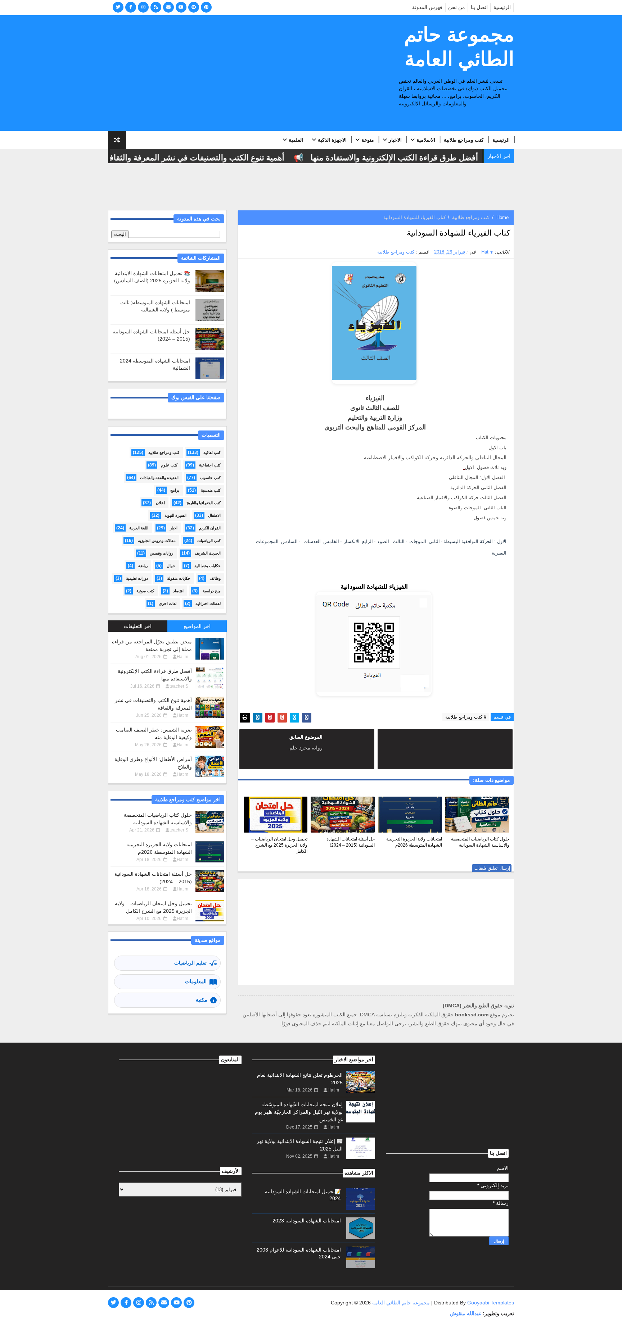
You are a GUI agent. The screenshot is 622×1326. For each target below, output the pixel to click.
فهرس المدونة (427, 7)
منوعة (367, 140)
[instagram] (143, 7)
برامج (174, 490)
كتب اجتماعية (210, 465)
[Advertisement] (239, 73)
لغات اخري (167, 603)
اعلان (160, 503)
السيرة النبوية (175, 515)
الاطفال (214, 515)
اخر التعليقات (138, 626)
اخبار (173, 528)
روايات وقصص (161, 553)
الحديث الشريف (208, 553)
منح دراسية (212, 591)
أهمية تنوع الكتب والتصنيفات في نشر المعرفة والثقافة (212, 157)
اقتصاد (178, 591)
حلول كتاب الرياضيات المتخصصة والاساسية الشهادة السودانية (480, 842)
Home (502, 217)
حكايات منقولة (178, 578)
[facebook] (130, 7)
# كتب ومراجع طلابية (465, 717)
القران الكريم (210, 528)
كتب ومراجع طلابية (464, 140)
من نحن (456, 7)
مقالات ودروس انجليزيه (157, 540)
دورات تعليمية (137, 578)
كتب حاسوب (210, 477)
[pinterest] (193, 7)
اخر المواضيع (197, 626)
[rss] (155, 7)
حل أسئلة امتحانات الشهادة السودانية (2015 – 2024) (350, 842)
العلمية (296, 140)
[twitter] (118, 7)
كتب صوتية (145, 591)
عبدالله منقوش (465, 1313)
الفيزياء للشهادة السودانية (374, 586)
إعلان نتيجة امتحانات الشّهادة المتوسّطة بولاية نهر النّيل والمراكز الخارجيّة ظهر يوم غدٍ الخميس (299, 1112)
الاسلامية (425, 140)
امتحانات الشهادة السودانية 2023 (306, 1221)
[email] (168, 7)
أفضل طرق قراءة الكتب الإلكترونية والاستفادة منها (411, 157)
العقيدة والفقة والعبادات (159, 477)
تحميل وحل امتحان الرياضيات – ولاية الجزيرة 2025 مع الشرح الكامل (279, 845)
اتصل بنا (479, 7)
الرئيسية (502, 7)
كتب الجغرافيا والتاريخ (203, 503)
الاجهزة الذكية (332, 140)
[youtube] (181, 7)
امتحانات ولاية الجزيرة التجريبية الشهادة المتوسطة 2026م (414, 842)
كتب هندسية (211, 490)
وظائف (215, 578)
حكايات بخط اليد (207, 566)
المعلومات (196, 981)
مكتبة (201, 1000)
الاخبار (395, 140)
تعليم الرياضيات (190, 963)
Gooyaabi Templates (490, 1303)
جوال (171, 566)
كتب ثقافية (212, 452)
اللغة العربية (138, 528)
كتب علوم (169, 465)
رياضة (143, 566)
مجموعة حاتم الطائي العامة (459, 46)
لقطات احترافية (208, 603)
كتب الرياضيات (209, 540)
